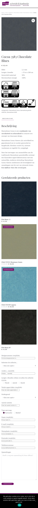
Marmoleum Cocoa (27, 12)
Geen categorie (9, 12)
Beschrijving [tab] (7, 118)
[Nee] (36, 501)
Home (2, 12)
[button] (33, 20)
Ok (19, 505)
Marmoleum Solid (18, 12)
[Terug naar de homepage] (15, 4)
